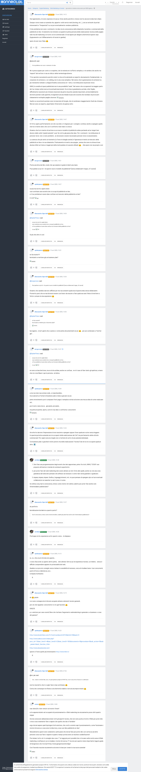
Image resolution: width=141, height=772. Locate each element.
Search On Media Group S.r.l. (12, 768)
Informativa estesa (42, 769)
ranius (37, 704)
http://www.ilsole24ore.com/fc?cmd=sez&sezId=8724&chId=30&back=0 (54, 635)
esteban (37, 460)
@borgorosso (34, 281)
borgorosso (38, 56)
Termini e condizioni (10, 767)
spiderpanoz (39, 184)
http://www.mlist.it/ (62, 652)
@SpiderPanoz (35, 218)
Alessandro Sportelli (41, 14)
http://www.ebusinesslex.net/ (40, 648)
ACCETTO (122, 769)
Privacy (4, 767)
